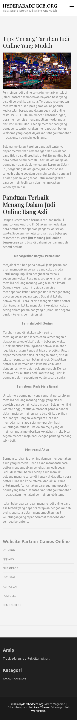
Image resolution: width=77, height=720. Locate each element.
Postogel (9, 595)
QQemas (8, 559)
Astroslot (10, 586)
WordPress (38, 710)
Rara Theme (41, 707)
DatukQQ (9, 549)
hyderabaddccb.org (30, 5)
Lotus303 (9, 577)
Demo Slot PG (12, 605)
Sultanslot (10, 568)
